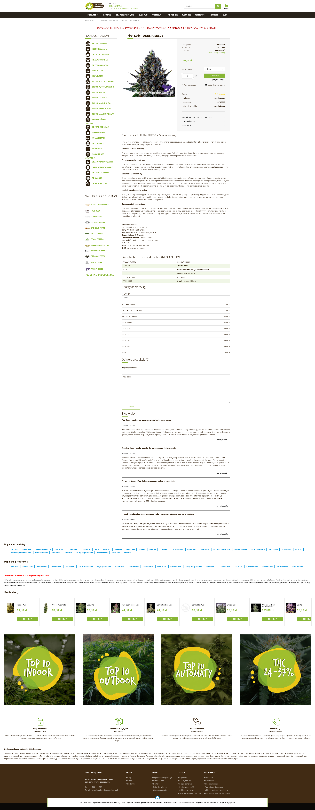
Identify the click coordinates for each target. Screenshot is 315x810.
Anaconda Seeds (224, 567)
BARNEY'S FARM (97, 228)
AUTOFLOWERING (99, 44)
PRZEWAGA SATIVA (100, 65)
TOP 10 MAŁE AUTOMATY (102, 114)
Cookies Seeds (56, 567)
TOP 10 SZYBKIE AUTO (101, 109)
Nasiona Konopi (211, 784)
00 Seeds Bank (267, 567)
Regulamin (183, 778)
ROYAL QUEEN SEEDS (99, 205)
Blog (129, 778)
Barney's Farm (28, 567)
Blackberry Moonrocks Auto (21, 553)
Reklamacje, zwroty (186, 790)
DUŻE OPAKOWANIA (100, 173)
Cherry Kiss (164, 549)
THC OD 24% (97, 149)
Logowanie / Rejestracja (162, 778)
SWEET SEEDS (96, 233)
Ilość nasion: (187, 69)
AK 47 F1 (298, 549)
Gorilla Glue (116, 553)
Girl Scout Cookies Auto (221, 549)
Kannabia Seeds (252, 567)
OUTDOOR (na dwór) (100, 54)
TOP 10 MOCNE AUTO (100, 103)
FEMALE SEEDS (96, 239)
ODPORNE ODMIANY (100, 127)
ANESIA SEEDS (96, 269)
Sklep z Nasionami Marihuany (216, 790)
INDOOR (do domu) (99, 49)
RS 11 (97, 549)
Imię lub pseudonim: (129, 368)
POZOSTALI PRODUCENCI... (100, 275)
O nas (129, 781)
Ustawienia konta (160, 787)
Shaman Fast (26, 549)
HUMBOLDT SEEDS (98, 251)
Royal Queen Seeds (104, 567)
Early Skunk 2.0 (60, 549)
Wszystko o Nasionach (214, 787)
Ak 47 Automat (178, 549)
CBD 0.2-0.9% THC (99, 183)
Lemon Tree (130, 549)
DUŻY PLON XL (98, 143)
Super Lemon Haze (258, 549)
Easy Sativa (74, 549)
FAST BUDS (95, 211)
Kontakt (156, 784)
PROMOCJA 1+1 (98, 178)
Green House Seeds (86, 567)
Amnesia (142, 549)
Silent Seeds (161, 567)
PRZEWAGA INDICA (99, 60)
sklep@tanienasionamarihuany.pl (126, 8)
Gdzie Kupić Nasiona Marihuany (217, 793)
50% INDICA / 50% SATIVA (102, 81)
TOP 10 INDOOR (98, 92)
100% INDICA (97, 76)
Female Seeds (134, 567)
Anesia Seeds (219, 98)
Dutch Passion (148, 567)
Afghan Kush (286, 549)
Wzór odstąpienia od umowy (190, 793)
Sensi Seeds (70, 567)
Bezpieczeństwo (185, 784)
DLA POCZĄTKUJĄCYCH (102, 162)
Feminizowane (210, 781)
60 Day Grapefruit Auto (85, 553)
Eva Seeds (238, 567)
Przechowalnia (159, 781)
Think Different (102, 553)
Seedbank (127, 553)
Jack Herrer (205, 549)
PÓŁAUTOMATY (98, 138)
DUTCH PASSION (97, 222)
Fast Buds (14, 567)
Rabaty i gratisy (185, 781)
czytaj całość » (222, 440)
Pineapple (118, 549)
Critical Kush (191, 549)
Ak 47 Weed (56, 553)
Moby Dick (107, 549)
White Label (210, 567)
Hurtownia (131, 784)
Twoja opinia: (127, 377)
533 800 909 (115, 5)
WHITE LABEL (96, 262)
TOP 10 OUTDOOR (99, 98)
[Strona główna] (94, 6)
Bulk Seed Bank (282, 567)
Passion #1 (87, 549)
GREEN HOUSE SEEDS (99, 245)
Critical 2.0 (68, 553)
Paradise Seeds (175, 567)
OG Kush (153, 549)
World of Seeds (297, 567)
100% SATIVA (97, 71)
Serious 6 (14, 549)
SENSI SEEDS (96, 217)
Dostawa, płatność (186, 787)
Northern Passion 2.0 (43, 549)
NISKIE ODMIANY (98, 132)
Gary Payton (273, 549)
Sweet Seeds (119, 567)
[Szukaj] (218, 6)
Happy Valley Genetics (194, 567)
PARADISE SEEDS (97, 256)
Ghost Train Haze (241, 549)
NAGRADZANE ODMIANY (102, 167)
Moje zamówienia (160, 790)
